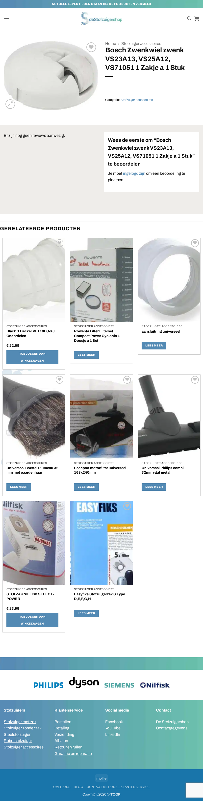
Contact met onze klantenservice (118, 787)
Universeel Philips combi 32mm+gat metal (163, 470)
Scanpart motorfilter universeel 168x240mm (100, 470)
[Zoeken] (189, 18)
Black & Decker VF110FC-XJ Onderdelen (30, 333)
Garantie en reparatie (73, 753)
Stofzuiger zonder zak (23, 728)
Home (110, 43)
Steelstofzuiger (17, 734)
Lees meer (86, 354)
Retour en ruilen (68, 747)
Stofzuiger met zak (20, 722)
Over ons (62, 787)
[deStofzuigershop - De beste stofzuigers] (102, 18)
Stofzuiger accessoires (141, 43)
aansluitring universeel (161, 331)
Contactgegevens (171, 728)
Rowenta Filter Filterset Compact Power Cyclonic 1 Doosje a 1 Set (97, 335)
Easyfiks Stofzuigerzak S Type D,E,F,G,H (99, 596)
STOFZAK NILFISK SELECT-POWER (30, 596)
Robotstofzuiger (18, 741)
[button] (7, 18)
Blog (78, 787)
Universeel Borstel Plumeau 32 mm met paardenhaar (32, 470)
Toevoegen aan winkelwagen (32, 357)
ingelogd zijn (134, 173)
